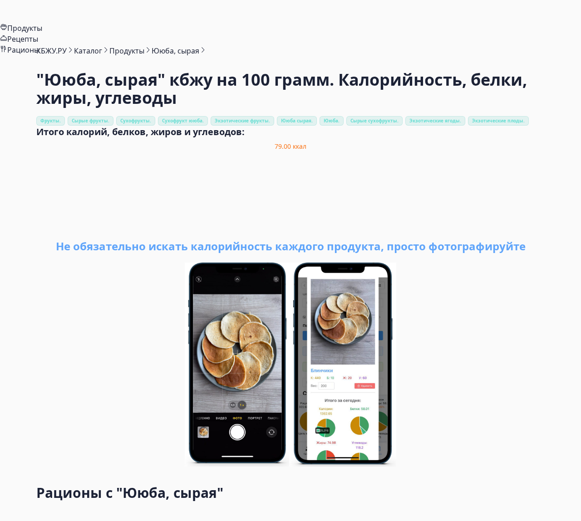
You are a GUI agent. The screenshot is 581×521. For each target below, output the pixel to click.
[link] (51, 51)
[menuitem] (290, 11)
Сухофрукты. (135, 120)
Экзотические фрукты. (242, 120)
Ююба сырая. (297, 120)
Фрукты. (50, 120)
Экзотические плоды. (498, 120)
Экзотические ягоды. (435, 120)
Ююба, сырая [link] (175, 51)
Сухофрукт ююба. (183, 120)
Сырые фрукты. (90, 120)
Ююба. (332, 120)
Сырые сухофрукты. (374, 120)
